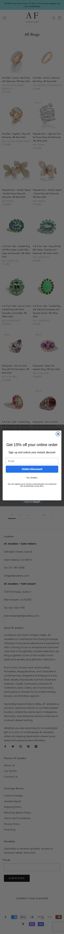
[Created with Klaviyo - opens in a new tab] (31, 502)
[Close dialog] (58, 433)
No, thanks (32, 477)
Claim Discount (32, 469)
